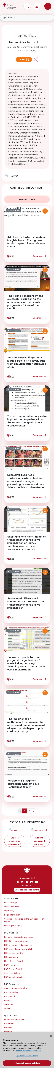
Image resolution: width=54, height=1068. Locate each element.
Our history (9, 911)
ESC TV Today (11, 992)
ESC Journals (10, 996)
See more (38, 256)
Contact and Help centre (27, 890)
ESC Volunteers (11, 965)
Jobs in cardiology (12, 973)
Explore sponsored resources (14, 840)
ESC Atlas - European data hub (18, 949)
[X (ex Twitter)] (22, 882)
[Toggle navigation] (47, 6)
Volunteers (9, 1023)
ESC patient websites (14, 977)
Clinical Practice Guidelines (16, 988)
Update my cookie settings (27, 1056)
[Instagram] (17, 882)
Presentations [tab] (27, 199)
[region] (27, 1050)
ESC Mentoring (11, 957)
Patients (8, 1027)
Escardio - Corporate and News (18, 937)
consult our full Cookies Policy (28, 1051)
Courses (8, 1008)
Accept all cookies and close (28, 1063)
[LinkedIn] (31, 882)
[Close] (51, 1036)
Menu (11, 17)
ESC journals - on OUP (14, 953)
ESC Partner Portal (13, 969)
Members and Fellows (14, 1019)
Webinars (8, 1004)
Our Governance (11, 906)
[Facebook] (27, 882)
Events (7, 1000)
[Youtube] (36, 882)
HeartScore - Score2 (13, 961)
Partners (8, 1031)
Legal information (12, 915)
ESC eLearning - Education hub (18, 945)
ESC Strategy (10, 902)
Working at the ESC (13, 925)
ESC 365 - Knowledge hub (16, 941)
